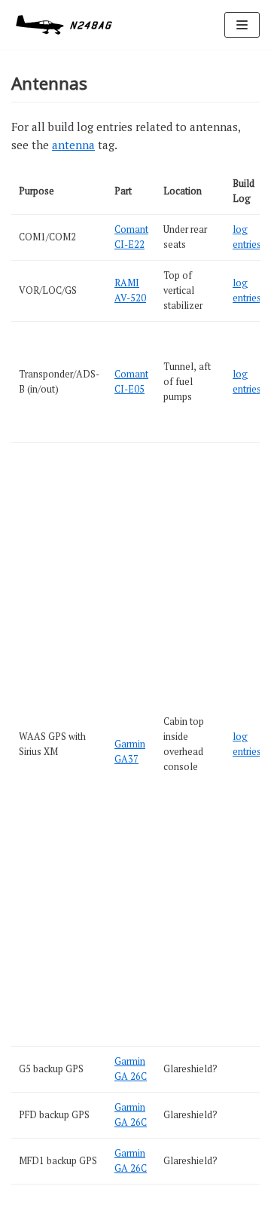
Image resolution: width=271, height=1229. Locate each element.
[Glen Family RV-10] (64, 25)
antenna (73, 144)
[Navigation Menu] (242, 25)
